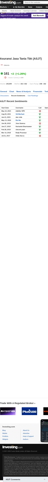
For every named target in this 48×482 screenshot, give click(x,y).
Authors (25, 439)
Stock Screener (15, 11)
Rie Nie (18, 120)
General (3, 91)
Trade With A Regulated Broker (17, 403)
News (30, 7)
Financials (37, 91)
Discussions (4, 96)
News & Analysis (23, 91)
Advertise (26, 433)
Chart (11, 91)
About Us (26, 430)
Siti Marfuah (20, 114)
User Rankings (33, 96)
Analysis (39, 7)
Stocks (4, 11)
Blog (4, 430)
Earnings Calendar (30, 11)
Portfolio (5, 436)
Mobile (4, 433)
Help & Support (28, 436)
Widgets (5, 439)
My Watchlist (20, 7)
